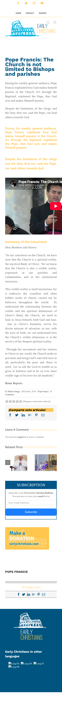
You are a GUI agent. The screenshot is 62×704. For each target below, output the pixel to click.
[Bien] (14, 401)
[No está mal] (10, 401)
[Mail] (43, 594)
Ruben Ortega (13, 391)
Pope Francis (43, 391)
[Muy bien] (17, 401)
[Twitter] (23, 594)
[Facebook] (18, 594)
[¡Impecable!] (20, 401)
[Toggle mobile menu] (55, 22)
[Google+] (33, 594)
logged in (21, 437)
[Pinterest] (38, 594)
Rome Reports (13, 383)
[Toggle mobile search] (48, 22)
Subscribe (31, 512)
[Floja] (7, 401)
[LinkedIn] (28, 594)
